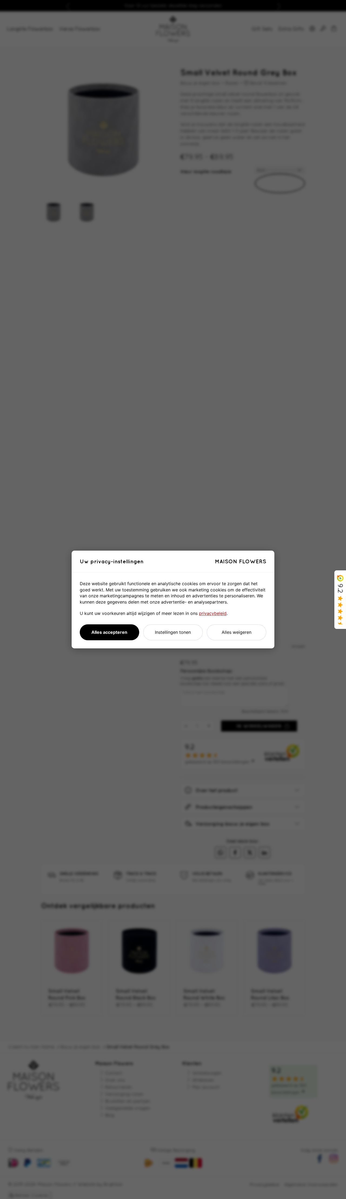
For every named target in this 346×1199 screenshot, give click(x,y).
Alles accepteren (109, 632)
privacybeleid (213, 613)
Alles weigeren (236, 632)
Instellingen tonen (173, 632)
